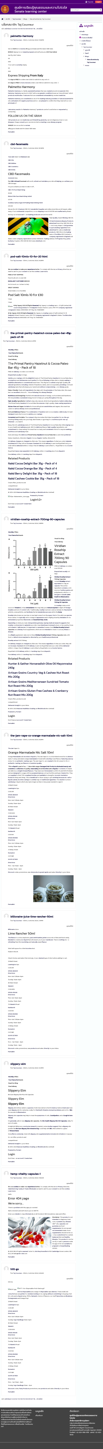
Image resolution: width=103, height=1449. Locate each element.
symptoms (40, 1115)
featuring (64, 759)
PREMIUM (24, 157)
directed (33, 637)
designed (16, 773)
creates (55, 412)
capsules (19, 1115)
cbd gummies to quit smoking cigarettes (61, 226)
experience (31, 269)
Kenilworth (11, 831)
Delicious (17, 412)
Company (61, 308)
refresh (36, 181)
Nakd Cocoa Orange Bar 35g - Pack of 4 (32, 468)
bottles (34, 775)
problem (17, 1207)
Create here (27, 504)
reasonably (34, 769)
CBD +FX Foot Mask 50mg (16, 190)
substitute (61, 1235)
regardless (49, 441)
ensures (41, 403)
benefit (64, 594)
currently (19, 65)
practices (29, 101)
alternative (18, 382)
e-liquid (32, 756)
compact (31, 417)
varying (45, 623)
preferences (36, 409)
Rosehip (62, 577)
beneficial (33, 777)
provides (16, 398)
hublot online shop (65, 401)
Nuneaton (11, 853)
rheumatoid (68, 610)
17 (32, 29)
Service (10, 448)
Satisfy (10, 378)
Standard (36, 443)
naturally (35, 942)
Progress (60, 239)
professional (54, 637)
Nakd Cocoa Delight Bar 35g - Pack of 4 (32, 463)
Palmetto (11, 98)
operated (31, 91)
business (37, 91)
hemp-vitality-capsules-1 (25, 1174)
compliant (28, 775)
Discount (11, 872)
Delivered (11, 489)
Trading (46, 239)
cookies (15, 269)
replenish (27, 625)
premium (34, 763)
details (17, 1214)
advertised (52, 223)
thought (57, 594)
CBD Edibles (12, 163)
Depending (11, 623)
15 (29, 29)
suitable (67, 1244)
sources (42, 395)
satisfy (30, 414)
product (66, 1217)
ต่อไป (40, 29)
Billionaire (11, 929)
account (20, 504)
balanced (55, 1237)
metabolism (42, 612)
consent (24, 271)
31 (37, 29)
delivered (19, 446)
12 (24, 29)
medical (51, 623)
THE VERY (11, 157)
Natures (19, 492)
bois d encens (26, 83)
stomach (52, 625)
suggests (63, 623)
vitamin (13, 627)
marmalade (33, 759)
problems (58, 1110)
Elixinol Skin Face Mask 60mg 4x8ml (20, 196)
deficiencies (22, 627)
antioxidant (12, 620)
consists (62, 769)
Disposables (27, 1292)
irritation (62, 1134)
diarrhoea (44, 625)
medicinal (67, 230)
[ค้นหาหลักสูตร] (101, 10)
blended (11, 940)
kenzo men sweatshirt (22, 451)
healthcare (45, 637)
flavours (26, 763)
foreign (68, 608)
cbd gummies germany (35, 623)
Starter (63, 773)
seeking (66, 380)
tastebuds (49, 940)
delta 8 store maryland (21, 637)
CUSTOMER (20, 281)
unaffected (61, 211)
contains (64, 588)
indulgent (11, 414)
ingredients (29, 390)
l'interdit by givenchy (40, 120)
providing (63, 385)
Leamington (12, 788)
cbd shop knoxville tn (42, 1251)
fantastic (34, 1296)
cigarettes (52, 780)
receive (22, 49)
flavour (44, 942)
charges (18, 441)
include (53, 1134)
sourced (20, 214)
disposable (44, 1292)
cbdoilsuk (39, 241)
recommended (57, 1230)
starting (43, 122)
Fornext (40, 495)
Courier (70, 446)
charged (26, 441)
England (67, 236)
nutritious (55, 419)
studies (49, 1126)
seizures (27, 95)
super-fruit (52, 615)
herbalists (63, 617)
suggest (55, 1126)
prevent (59, 1221)
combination (33, 412)
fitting (16, 419)
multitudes (18, 95)
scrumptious (12, 380)
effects (13, 1134)
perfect (34, 380)
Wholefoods (41, 492)
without (42, 387)
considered (39, 95)
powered (35, 773)
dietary (53, 122)
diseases (11, 122)
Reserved (36, 305)
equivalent (57, 583)
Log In (98, 2)
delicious (39, 427)
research (57, 623)
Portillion (58, 234)
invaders (11, 610)
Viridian (56, 577)
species (69, 615)
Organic (29, 438)
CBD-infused (15, 181)
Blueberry (69, 1296)
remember (40, 627)
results (18, 109)
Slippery (10, 1108)
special (62, 91)
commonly (19, 1134)
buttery (49, 759)
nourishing (24, 942)
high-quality (52, 427)
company (52, 236)
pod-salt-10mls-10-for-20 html (29, 256)
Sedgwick (34, 308)
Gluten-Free (12, 406)
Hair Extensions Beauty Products (62, 221)
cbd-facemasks (19, 144)
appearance (40, 617)
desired (41, 958)
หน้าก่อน (7, 29)
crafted (52, 382)
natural (62, 98)
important (31, 627)
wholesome (23, 380)
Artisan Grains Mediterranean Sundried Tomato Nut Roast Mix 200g (38, 684)
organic (23, 101)
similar (34, 780)
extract (67, 581)
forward (25, 771)
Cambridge (55, 1251)
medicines (26, 120)
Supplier (41, 209)
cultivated (14, 101)
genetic (42, 93)
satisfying (11, 387)
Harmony (11, 93)
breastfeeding (65, 1246)
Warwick (10, 810)
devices (40, 773)
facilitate (30, 612)
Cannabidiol (34, 209)
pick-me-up (63, 419)
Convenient (12, 417)
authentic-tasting (23, 761)
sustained (24, 398)
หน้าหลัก (82, 31)
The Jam (11, 748)
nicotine (26, 756)
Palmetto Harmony (14, 91)
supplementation (44, 1134)
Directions (11, 797)
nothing (61, 940)
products (40, 109)
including (24, 385)
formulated (48, 771)
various (16, 409)
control (23, 610)
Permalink (11, 132)
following (46, 380)
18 (34, 29)
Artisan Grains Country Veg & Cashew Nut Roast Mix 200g (38, 675)
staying (67, 425)
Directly (58, 872)
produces (11, 95)
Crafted (28, 401)
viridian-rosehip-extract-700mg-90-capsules (37, 519)
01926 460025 (13, 795)
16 (31, 29)
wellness (23, 427)
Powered (33, 495)
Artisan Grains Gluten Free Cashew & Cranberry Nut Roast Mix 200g (38, 693)
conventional (28, 382)
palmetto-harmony (21, 36)
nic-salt (67, 777)
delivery (16, 372)
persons (66, 1241)
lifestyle (49, 392)
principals (11, 103)
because (61, 777)
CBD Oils (11, 160)
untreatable (47, 95)
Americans (65, 1108)
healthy (67, 1237)
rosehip (58, 605)
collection (19, 769)
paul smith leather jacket (38, 937)
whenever (11, 422)
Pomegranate (12, 1298)
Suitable (27, 406)
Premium (21, 209)
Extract (67, 577)
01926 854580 (13, 838)
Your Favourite (13, 353)
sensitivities (48, 406)
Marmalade (17, 756)
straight (17, 489)
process (48, 612)
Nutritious (11, 395)
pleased (43, 101)
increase (29, 443)
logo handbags (19, 1320)
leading (42, 98)
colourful (11, 1294)
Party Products (24, 1388)
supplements (56, 1228)
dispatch (62, 451)
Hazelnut (56, 378)
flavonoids (27, 620)
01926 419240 (12, 816)
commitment (12, 429)
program (31, 52)
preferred (67, 435)
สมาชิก (8, 19)
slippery (14, 1110)
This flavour (12, 937)
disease (10, 632)
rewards (25, 52)
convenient (49, 429)
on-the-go (65, 417)
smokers (30, 1294)
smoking (55, 777)
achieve (67, 181)
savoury (70, 759)
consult (22, 122)
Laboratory (12, 109)
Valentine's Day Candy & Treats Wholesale (22, 1189)
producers (36, 214)
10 (21, 29)
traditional (45, 780)
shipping (41, 211)
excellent (17, 392)
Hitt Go (19, 1292)
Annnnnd (11, 178)
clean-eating (59, 403)
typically (22, 617)
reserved (25, 1251)
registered (59, 236)
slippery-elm (18, 1064)
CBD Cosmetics (13, 166)
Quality (55, 218)
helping (58, 181)
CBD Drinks (11, 170)
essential (68, 98)
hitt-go (14, 1269)
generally (13, 1121)
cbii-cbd (21, 1253)
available (43, 775)
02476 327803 (13, 859)
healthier (11, 382)
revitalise (45, 181)
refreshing (11, 942)
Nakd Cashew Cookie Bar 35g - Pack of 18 (33, 478)
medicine (62, 95)
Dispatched (12, 375)
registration (27, 239)
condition (48, 93)
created (49, 91)
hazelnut (42, 412)
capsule (57, 586)
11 (23, 29)
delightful (31, 378)
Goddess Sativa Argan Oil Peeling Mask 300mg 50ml (25, 203)
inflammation (21, 1112)
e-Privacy (59, 269)
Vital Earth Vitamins (41, 1110)
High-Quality (12, 401)
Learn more (44, 271)
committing (57, 1294)
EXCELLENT (12, 281)
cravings (19, 378)
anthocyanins (65, 590)
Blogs (25, 19)
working (49, 451)
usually (18, 375)
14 (27, 29)
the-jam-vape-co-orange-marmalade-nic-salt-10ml (41, 735)
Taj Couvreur (17, 40)
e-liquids (55, 769)
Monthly (11, 350)
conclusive (26, 1126)
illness (66, 629)
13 (26, 29)
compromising (50, 387)
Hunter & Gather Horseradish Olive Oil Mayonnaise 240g (40, 665)
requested (62, 109)
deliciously (63, 412)
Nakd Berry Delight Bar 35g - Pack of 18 (32, 473)
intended (48, 629)
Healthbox (26, 492)
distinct (70, 756)
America (54, 1108)
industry (48, 98)
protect (20, 625)
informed (28, 1214)
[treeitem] (90, 31)
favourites (59, 1296)
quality (39, 763)
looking (36, 1294)
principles (49, 390)
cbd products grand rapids (39, 872)
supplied (13, 775)
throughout (53, 398)
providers (54, 98)
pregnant (55, 1246)
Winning (65, 218)
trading (68, 232)
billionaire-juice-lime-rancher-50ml (31, 916)
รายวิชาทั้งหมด (86, 41)
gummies (55, 1226)
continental (20, 211)
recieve (27, 125)
